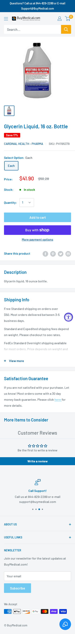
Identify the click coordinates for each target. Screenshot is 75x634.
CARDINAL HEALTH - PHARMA (23, 143)
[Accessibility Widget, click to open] (68, 317)
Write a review (37, 461)
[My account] (60, 18)
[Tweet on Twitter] (60, 253)
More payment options (37, 239)
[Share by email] (68, 253)
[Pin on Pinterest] (53, 253)
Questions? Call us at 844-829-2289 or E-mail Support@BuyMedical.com (37, 6)
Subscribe (17, 588)
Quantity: (10, 202)
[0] (67, 18)
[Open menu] (6, 18)
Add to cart (37, 217)
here (58, 399)
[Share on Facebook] (45, 253)
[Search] (66, 29)
